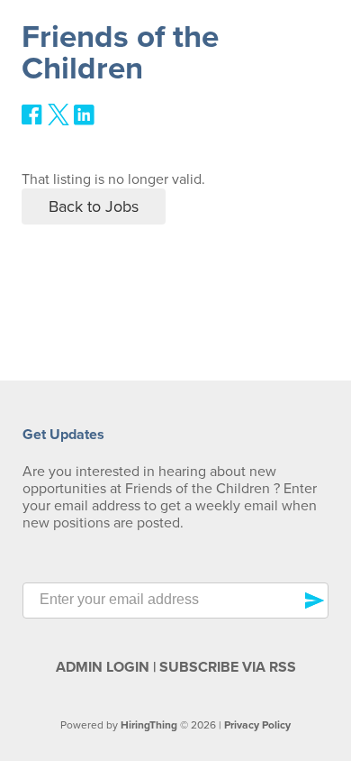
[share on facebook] (32, 121)
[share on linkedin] (84, 122)
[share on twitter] (58, 121)
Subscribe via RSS (227, 667)
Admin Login (102, 667)
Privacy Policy (257, 725)
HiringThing (149, 725)
